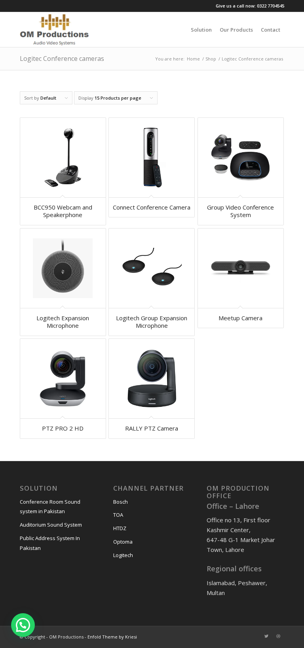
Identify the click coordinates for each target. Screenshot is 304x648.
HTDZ (119, 528)
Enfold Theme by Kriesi (112, 637)
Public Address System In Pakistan (50, 543)
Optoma (123, 541)
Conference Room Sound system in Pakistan (50, 506)
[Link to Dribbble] (278, 636)
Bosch (120, 501)
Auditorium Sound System (51, 524)
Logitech (123, 555)
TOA (118, 514)
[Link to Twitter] (266, 636)
